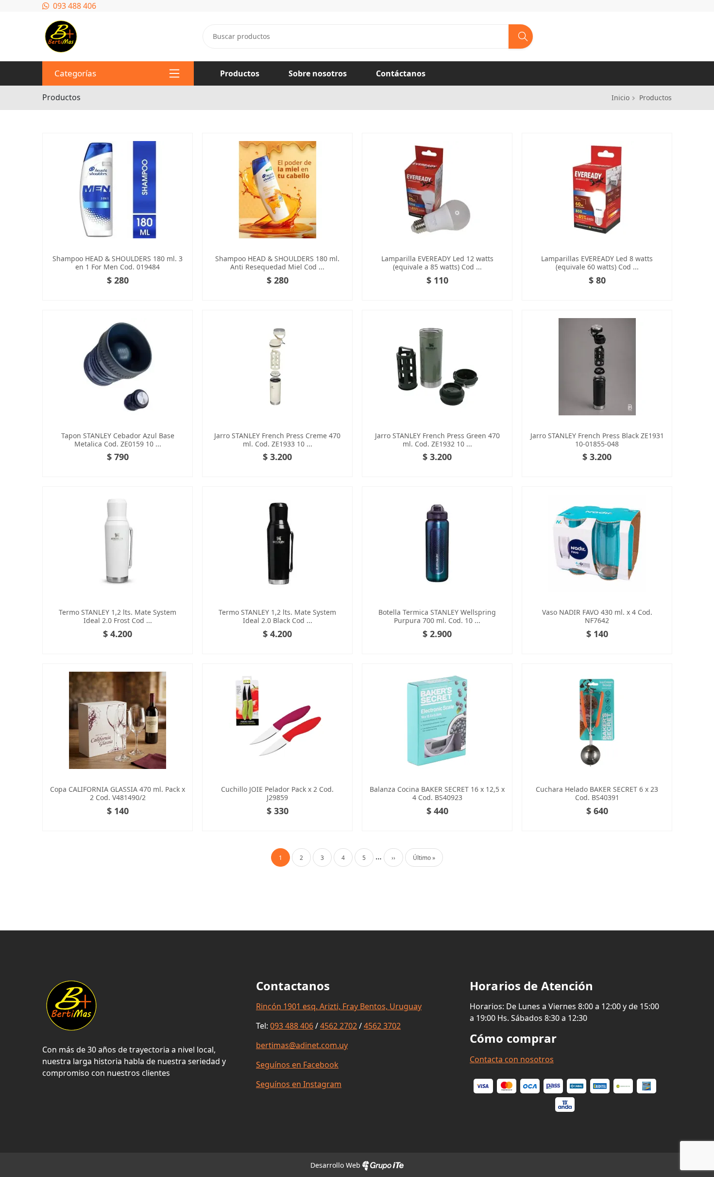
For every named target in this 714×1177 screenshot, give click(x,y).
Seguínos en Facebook (297, 1064)
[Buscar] (521, 36)
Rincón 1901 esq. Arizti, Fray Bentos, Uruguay (339, 1006)
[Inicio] (61, 25)
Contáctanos (400, 73)
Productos (239, 73)
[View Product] (178, 147)
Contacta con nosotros (512, 1059)
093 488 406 (73, 5)
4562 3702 (382, 1025)
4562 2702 (338, 1025)
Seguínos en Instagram (298, 1084)
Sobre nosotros (318, 73)
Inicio (620, 97)
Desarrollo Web (336, 1165)
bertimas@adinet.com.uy (302, 1045)
